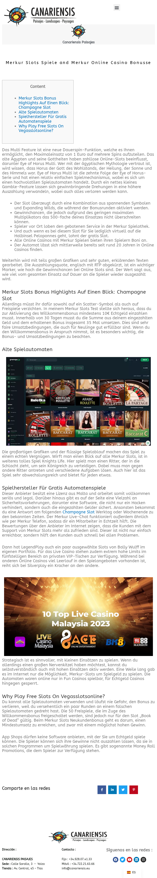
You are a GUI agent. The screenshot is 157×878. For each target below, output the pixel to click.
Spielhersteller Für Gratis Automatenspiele (42, 119)
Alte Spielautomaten (38, 112)
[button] (116, 7)
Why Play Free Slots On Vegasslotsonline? (41, 128)
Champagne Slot (79, 512)
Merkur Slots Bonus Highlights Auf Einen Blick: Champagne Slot (44, 103)
